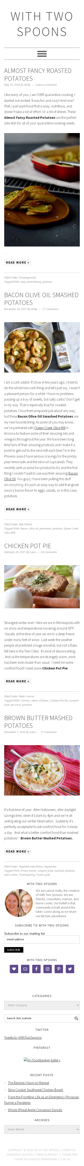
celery (34, 700)
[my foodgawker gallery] (42, 1060)
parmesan (45, 528)
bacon (24, 528)
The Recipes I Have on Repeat (28, 1083)
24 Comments (49, 552)
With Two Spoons (42, 23)
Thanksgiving (27, 874)
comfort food (45, 870)
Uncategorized (27, 277)
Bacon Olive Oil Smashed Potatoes (41, 299)
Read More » (17, 262)
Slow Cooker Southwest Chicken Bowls (35, 1090)
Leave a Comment (46, 84)
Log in (65, 1159)
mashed (58, 870)
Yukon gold (43, 874)
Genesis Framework (43, 1159)
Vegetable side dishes (31, 866)
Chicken (43, 700)
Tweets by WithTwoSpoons (23, 1037)
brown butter (28, 870)
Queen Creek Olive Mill (49, 428)
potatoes (47, 281)
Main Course (26, 696)
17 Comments (49, 732)
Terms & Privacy (47, 1154)
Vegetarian (50, 866)
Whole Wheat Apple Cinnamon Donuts (35, 1110)
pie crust (16, 704)
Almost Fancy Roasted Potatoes (38, 74)
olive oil (33, 528)
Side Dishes (25, 524)
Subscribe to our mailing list (24, 933)
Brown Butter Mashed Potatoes (38, 722)
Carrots (25, 700)
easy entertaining (31, 281)
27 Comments (50, 309)
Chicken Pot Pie (27, 546)
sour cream (11, 874)
